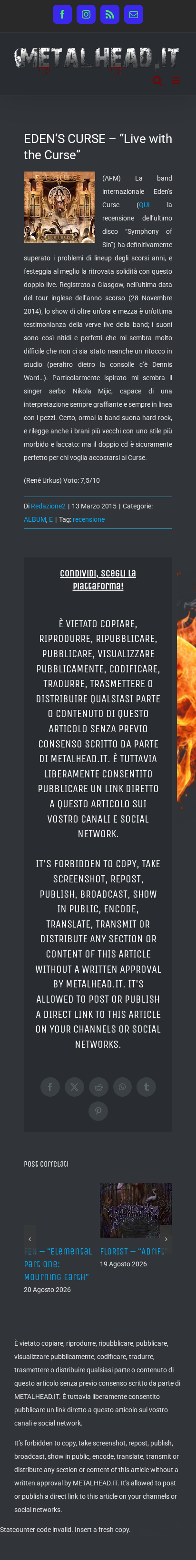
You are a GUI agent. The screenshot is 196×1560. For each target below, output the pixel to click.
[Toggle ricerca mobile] (157, 81)
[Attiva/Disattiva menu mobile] (177, 81)
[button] (30, 1239)
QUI (144, 205)
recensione (89, 519)
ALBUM (35, 519)
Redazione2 (48, 506)
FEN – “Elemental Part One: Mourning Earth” (58, 1264)
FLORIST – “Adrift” (134, 1251)
